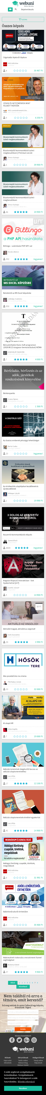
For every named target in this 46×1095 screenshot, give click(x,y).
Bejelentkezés (27, 9)
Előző (13, 983)
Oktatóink (8, 1063)
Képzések (38, 1063)
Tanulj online (38, 1060)
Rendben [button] (23, 1088)
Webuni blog (23, 1063)
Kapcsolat (8, 1060)
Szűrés (24, 19)
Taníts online (23, 1060)
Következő (23, 986)
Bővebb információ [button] (26, 1082)
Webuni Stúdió (23, 1065)
